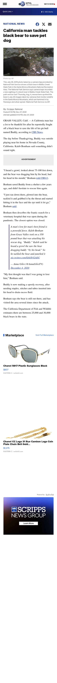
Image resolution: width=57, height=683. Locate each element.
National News (14, 23)
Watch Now (49, 4)
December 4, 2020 (20, 267)
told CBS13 (42, 178)
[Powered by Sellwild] (50, 495)
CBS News (37, 132)
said (14, 206)
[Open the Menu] (4, 4)
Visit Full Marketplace (45, 335)
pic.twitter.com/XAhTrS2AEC (25, 257)
